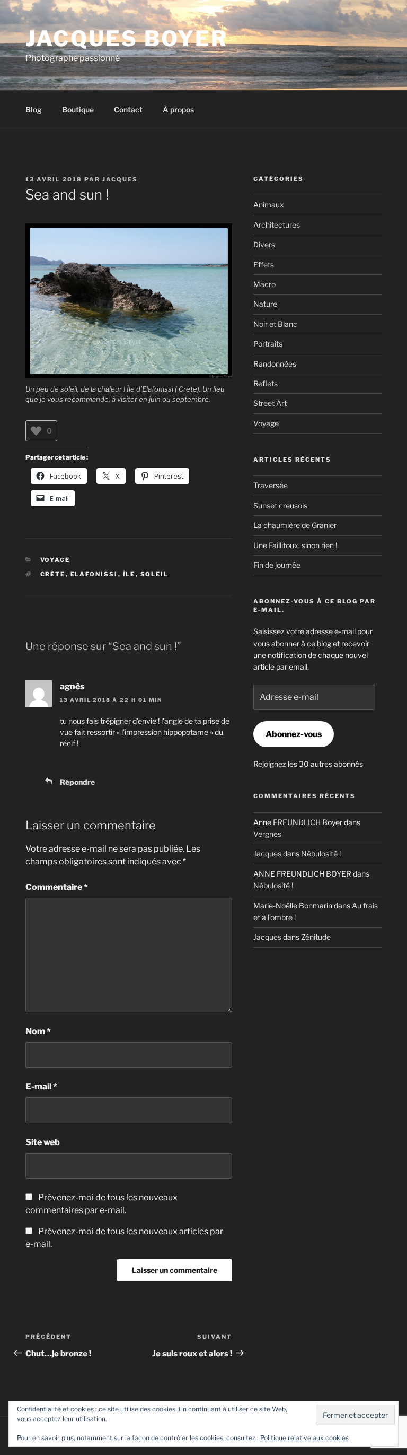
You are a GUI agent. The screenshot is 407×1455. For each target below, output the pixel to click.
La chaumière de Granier (295, 525)
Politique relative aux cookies (304, 1438)
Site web (42, 1142)
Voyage (55, 560)
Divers (264, 244)
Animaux (268, 204)
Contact (128, 109)
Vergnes (267, 833)
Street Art (270, 403)
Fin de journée (276, 564)
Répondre (77, 781)
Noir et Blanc (275, 323)
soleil (154, 574)
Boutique (78, 109)
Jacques (120, 179)
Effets (263, 264)
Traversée (270, 485)
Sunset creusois (280, 505)
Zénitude (316, 936)
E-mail (41, 1086)
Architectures (276, 224)
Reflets (265, 383)
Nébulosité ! (321, 853)
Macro (264, 284)
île (129, 574)
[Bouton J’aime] (36, 431)
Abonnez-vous (294, 734)
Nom (38, 1031)
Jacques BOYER (126, 38)
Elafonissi (94, 574)
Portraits (267, 343)
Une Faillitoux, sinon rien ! (295, 545)
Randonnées (274, 363)
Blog (33, 109)
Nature (265, 303)
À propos (178, 109)
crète (53, 574)
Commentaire (56, 887)
